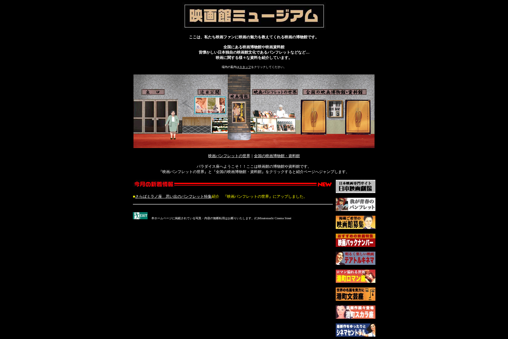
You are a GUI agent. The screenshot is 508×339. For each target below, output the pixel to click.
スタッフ (245, 67)
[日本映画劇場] (355, 191)
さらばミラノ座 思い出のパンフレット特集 (173, 196)
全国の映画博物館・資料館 (277, 156)
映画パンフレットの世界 (229, 156)
